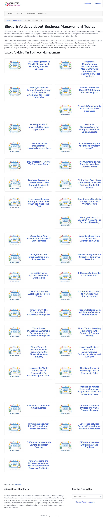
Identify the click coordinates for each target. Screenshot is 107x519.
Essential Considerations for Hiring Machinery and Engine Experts (89, 128)
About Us (19, 13)
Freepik (18, 484)
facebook (87, 4)
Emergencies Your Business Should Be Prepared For (39, 257)
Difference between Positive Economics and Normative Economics (89, 426)
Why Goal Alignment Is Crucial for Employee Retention (89, 257)
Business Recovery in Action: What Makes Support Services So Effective (38, 184)
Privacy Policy (81, 502)
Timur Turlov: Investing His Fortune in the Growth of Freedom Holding (89, 332)
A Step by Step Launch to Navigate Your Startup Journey (89, 294)
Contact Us (42, 13)
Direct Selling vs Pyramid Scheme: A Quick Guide (39, 275)
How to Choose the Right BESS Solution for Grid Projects (89, 90)
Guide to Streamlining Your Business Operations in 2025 (89, 238)
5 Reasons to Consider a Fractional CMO (89, 274)
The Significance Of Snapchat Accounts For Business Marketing (89, 220)
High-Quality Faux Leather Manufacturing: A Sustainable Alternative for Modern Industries (38, 92)
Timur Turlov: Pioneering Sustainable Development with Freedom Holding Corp (38, 332)
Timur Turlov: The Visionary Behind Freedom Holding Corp (38, 312)
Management (18, 20)
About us (92, 502)
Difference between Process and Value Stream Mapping (89, 408)
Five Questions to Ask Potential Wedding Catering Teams (89, 164)
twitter (98, 4)
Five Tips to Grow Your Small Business (38, 406)
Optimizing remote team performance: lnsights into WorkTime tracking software (89, 390)
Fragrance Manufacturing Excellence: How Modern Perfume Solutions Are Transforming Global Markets (89, 69)
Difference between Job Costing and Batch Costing (39, 445)
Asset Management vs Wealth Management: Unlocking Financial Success (39, 65)
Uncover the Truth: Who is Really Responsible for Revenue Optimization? (38, 372)
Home (10, 13)
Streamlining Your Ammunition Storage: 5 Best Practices (38, 238)
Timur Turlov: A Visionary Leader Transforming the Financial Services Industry (39, 352)
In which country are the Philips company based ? (89, 146)
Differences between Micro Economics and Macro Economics (38, 426)
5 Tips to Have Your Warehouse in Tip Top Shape (39, 294)
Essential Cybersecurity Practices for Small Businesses (89, 108)
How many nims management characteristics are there (39, 146)
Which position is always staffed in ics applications (39, 127)
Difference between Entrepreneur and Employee (89, 445)
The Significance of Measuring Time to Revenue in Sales (89, 370)
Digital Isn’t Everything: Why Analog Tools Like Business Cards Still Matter (89, 184)
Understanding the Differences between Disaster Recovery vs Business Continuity (38, 464)
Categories (30, 13)
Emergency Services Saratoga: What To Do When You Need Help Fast (39, 203)
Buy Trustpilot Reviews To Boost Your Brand (38, 163)
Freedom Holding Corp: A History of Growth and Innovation (89, 312)
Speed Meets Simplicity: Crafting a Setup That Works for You (89, 201)
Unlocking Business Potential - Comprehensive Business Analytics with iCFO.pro (89, 352)
